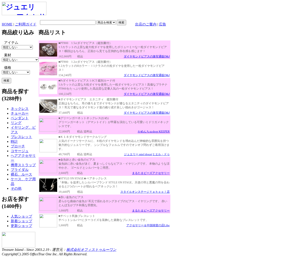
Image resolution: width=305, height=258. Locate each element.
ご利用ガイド (25, 24)
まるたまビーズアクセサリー (151, 173)
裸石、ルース (21, 174)
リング (16, 123)
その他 (16, 188)
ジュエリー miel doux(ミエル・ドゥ (147, 154)
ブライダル (20, 170)
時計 (14, 141)
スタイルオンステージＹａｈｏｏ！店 (145, 191)
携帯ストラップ (23, 165)
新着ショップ (21, 221)
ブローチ (18, 146)
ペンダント (20, 118)
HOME (7, 24)
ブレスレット (21, 137)
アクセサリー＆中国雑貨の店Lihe (148, 225)
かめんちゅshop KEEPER (154, 131)
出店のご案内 (146, 24)
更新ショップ (21, 226)
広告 (162, 24)
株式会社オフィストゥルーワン (91, 250)
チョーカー (20, 113)
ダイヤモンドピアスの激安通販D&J (147, 56)
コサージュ (20, 151)
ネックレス (20, 109)
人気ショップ (21, 216)
